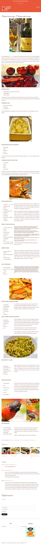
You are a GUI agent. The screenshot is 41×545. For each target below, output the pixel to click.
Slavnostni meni (13, 455)
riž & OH (22, 440)
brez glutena (11, 440)
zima (30, 440)
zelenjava (27, 440)
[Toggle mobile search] (36, 7)
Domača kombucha (5, 455)
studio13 (3, 470)
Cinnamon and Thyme (5, 464)
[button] (2, 452)
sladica (25, 440)
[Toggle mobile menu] (39, 7)
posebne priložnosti (18, 440)
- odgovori (15, 464)
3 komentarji (33, 440)
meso (14, 440)
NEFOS (25, 542)
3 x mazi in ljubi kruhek (24, 455)
